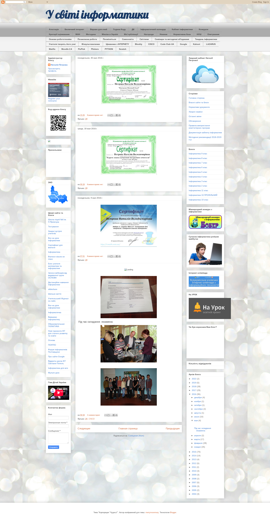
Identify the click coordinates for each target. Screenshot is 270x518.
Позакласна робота (87, 39)
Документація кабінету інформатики (205, 132)
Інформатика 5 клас (198, 172)
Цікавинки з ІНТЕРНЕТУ (117, 44)
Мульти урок (53, 373)
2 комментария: (94, 415)
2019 (194, 383)
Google (183, 44)
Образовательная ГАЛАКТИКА (56, 325)
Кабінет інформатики (182, 29)
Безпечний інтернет (74, 29)
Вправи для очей (98, 29)
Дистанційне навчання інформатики (58, 283)
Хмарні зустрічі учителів (55, 232)
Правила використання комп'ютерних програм (199, 126)
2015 (194, 452)
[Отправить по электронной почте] (108, 115)
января (197, 447)
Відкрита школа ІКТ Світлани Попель (57, 362)
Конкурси (203, 29)
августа (198, 413)
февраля (198, 443)
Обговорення (195, 121)
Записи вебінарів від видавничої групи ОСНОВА (57, 275)
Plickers (95, 49)
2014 (194, 455)
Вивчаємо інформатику (54, 318)
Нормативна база (182, 34)
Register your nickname (54, 99)
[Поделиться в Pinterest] (119, 115)
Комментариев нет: (95, 115)
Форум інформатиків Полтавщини (57, 350)
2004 (194, 494)
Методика (91, 34)
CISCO (151, 44)
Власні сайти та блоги (199, 102)
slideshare (52, 289)
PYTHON (109, 49)
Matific (52, 49)
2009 (194, 475)
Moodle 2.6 (66, 49)
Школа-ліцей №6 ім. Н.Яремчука (57, 220)
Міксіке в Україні (110, 34)
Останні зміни (195, 116)
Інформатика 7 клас (198, 163)
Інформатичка (54, 312)
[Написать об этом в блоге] (111, 115)
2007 (194, 482)
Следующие (84, 428)
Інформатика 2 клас (198, 186)
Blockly (138, 44)
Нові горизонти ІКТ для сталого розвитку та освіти (58, 333)
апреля (198, 435)
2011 (194, 467)
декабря (198, 397)
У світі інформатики (97, 14)
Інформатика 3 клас (198, 181)
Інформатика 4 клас (198, 177)
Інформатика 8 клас (198, 158)
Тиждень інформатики (206, 39)
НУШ (199, 34)
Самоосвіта (128, 39)
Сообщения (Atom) (136, 436)
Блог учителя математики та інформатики (55, 266)
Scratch (122, 49)
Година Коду (119, 29)
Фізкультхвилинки (91, 44)
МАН (78, 34)
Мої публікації (131, 34)
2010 (194, 471)
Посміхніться (109, 39)
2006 (194, 486)
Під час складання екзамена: (202, 429)
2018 (194, 386)
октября (198, 405)
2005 (194, 490)
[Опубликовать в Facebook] (116, 115)
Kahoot (196, 44)
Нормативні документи (199, 107)
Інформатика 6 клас (198, 167)
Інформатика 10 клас (198, 200)
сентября (198, 409)
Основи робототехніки (60, 39)
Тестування (53, 226)
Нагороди (149, 34)
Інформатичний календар (153, 29)
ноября (198, 401)
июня (197, 417)
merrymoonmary (152, 512)
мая (196, 420)
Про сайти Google (56, 356)
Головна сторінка (196, 98)
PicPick (81, 49)
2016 (194, 394)
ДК (133, 29)
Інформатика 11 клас (198, 190)
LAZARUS (211, 44)
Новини (163, 34)
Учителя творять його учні (62, 44)
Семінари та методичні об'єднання (172, 39)
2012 (194, 463)
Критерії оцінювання (59, 34)
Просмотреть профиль (54, 69)
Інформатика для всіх (58, 368)
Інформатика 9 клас (198, 153)
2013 (194, 459)
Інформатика (54, 252)
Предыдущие (173, 428)
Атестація (54, 29)
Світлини (144, 39)
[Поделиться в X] (114, 115)
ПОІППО (52, 345)
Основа (51, 340)
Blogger (173, 512)
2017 (194, 390)
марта (197, 439)
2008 (194, 479)
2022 (194, 379)
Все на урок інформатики (54, 239)
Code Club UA (167, 44)
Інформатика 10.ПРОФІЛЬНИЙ (203, 195)
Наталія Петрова (59, 65)
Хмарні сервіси (195, 112)
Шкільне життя (54, 294)
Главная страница (128, 428)
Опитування (213, 34)
